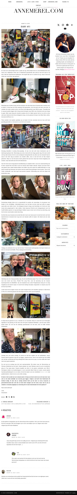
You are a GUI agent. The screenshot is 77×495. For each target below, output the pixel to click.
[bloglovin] (72, 25)
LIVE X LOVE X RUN (33, 2)
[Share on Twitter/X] (9, 397)
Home (10, 2)
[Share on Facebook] (7, 397)
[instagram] (63, 25)
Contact (38, 5)
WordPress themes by (66, 492)
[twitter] (58, 25)
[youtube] (65, 28)
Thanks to (65, 2)
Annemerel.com (11, 492)
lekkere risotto (44, 372)
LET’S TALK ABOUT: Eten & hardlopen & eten (13, 403)
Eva (18, 453)
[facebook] (67, 25)
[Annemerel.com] (38, 9)
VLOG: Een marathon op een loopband (39, 403)
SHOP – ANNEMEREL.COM (50, 2)
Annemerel (19, 2)
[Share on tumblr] (14, 397)
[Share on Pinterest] (12, 397)
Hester (9, 471)
